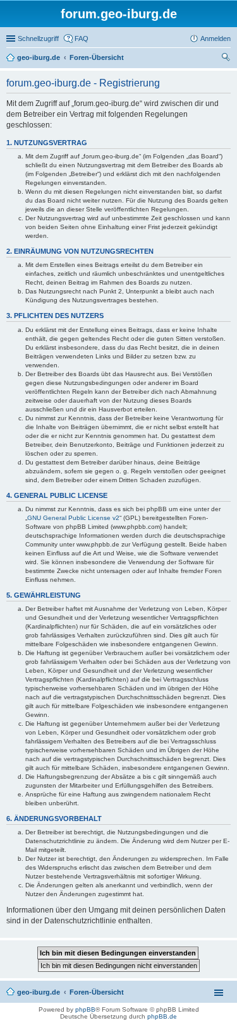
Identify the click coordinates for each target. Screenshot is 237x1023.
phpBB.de (162, 1016)
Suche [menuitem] (227, 59)
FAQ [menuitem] (81, 38)
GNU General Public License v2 (73, 517)
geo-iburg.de (38, 992)
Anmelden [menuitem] (215, 38)
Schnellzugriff (38, 38)
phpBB (85, 1009)
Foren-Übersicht (97, 992)
